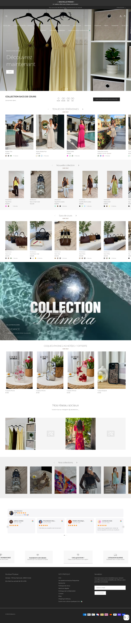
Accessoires (115, 25)
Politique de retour (64, 586)
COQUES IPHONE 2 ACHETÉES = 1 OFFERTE (65, 346)
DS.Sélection (12, 614)
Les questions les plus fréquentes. (68, 580)
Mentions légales (63, 588)
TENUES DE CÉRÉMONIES (62, 25)
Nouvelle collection (65, 165)
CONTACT (43, 30)
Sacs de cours (77, 25)
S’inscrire (100, 593)
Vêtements (87, 25)
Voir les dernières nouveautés (106, 99)
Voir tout (65, 112)
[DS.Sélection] (66, 16)
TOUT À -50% (6, 25)
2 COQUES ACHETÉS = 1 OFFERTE (23, 25)
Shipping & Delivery (64, 599)
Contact (60, 593)
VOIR (9, 72)
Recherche (61, 583)
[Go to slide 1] (64, 535)
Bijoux (106, 25)
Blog (59, 596)
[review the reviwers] (32, 521)
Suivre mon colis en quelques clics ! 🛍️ (79, 30)
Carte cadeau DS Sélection (57, 30)
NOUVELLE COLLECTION (43, 25)
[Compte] (120, 16)
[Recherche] (6, 16)
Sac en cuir (125, 25)
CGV (59, 578)
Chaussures (97, 25)
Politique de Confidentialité (66, 591)
